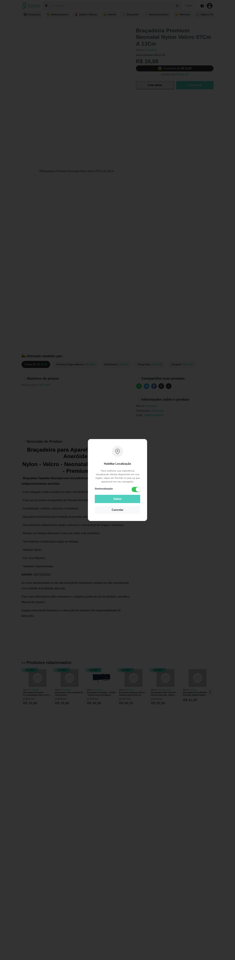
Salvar (117, 498)
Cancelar (117, 509)
